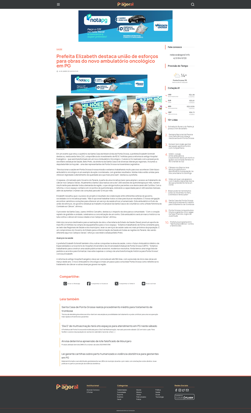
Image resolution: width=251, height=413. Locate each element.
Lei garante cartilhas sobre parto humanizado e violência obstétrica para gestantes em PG (110, 355)
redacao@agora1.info (180, 54)
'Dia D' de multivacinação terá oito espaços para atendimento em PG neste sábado (109, 326)
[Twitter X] (183, 390)
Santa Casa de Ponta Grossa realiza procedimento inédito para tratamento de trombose (107, 308)
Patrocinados (141, 397)
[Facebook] (176, 390)
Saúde (59, 49)
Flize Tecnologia (130, 410)
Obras (138, 395)
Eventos (120, 397)
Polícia (138, 399)
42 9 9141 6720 (179, 58)
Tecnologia (160, 397)
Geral (119, 399)
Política (158, 390)
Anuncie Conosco (93, 390)
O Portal (89, 392)
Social (158, 395)
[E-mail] (187, 390)
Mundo (138, 390)
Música (138, 392)
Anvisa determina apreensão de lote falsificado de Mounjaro (96, 341)
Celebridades (122, 390)
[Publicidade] (125, 26)
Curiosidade (121, 392)
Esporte (120, 395)
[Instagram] (179, 390)
